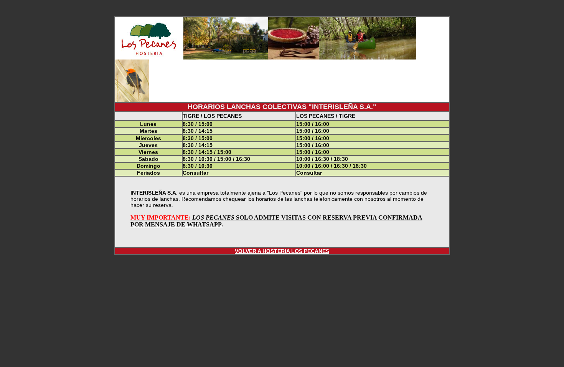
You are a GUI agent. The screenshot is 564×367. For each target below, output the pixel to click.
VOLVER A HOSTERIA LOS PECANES (282, 251)
